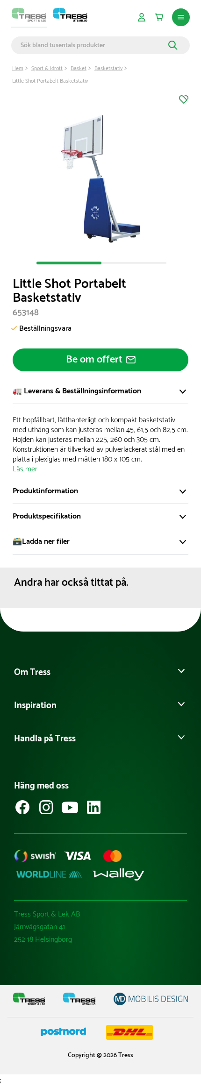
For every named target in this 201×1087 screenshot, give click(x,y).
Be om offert (94, 359)
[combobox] (93, 45)
